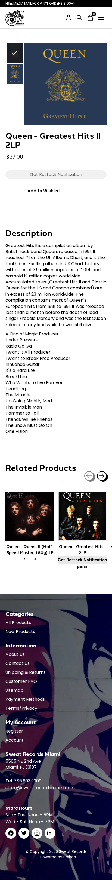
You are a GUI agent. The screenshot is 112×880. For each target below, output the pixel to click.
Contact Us (17, 663)
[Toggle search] (79, 17)
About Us (15, 654)
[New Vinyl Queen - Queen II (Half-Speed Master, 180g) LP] (29, 516)
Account (14, 740)
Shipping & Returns (25, 672)
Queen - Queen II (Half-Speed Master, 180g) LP (30, 549)
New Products (20, 631)
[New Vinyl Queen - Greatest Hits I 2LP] (82, 516)
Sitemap (14, 690)
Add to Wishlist (43, 191)
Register (14, 731)
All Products (18, 622)
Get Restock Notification (82, 560)
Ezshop (69, 857)
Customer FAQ (21, 681)
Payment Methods (25, 699)
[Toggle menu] (101, 17)
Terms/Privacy (21, 708)
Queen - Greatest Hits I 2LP (82, 549)
